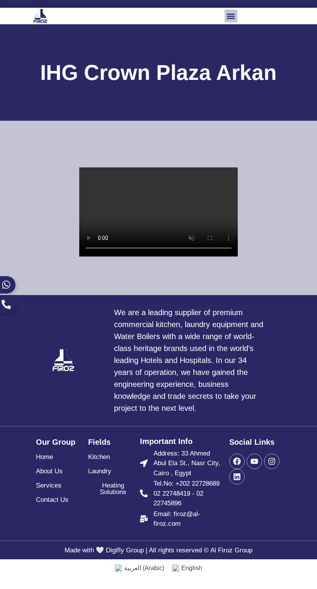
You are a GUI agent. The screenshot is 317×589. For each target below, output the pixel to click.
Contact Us (52, 499)
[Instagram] (272, 461)
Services (48, 485)
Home (44, 457)
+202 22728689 (198, 483)
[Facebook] (237, 461)
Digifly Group (125, 550)
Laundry (99, 471)
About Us (49, 471)
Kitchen (99, 457)
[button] (231, 16)
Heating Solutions (113, 489)
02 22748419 (171, 493)
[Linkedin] (237, 476)
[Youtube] (254, 461)
